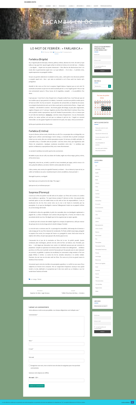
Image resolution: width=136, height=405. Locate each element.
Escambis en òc (30, 2)
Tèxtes (39, 279)
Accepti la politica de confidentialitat (100, 66)
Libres (97, 221)
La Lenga (71, 6)
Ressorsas (98, 260)
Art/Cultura (80, 6)
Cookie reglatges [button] (125, 402)
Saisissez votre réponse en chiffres (39, 373)
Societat (96, 6)
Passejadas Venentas (100, 249)
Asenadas (97, 169)
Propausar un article (106, 6)
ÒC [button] (132, 402)
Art (96, 166)
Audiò (96, 173)
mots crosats (99, 228)
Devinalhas (98, 200)
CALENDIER (48, 6)
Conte (97, 190)
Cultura (97, 197)
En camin (97, 204)
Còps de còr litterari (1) (101, 133)
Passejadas (62, 6)
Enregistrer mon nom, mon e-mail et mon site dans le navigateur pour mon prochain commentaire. (55, 367)
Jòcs (96, 214)
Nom (31, 341)
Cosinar (97, 193)
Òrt (96, 239)
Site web (31, 357)
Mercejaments (99, 225)
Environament (99, 207)
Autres (97, 176)
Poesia (97, 253)
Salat (96, 267)
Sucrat (97, 274)
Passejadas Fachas (100, 246)
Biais (54, 6)
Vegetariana (98, 288)
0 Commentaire (67, 52)
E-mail (31, 349)
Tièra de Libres (99, 281)
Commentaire (33, 315)
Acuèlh (40, 6)
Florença (57, 52)
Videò (96, 291)
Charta (97, 183)
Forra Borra (98, 211)
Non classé (98, 235)
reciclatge (98, 256)
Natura (88, 6)
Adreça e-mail (97, 60)
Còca (96, 186)
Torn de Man (98, 284)
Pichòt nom (96, 54)
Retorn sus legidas (100, 263)
